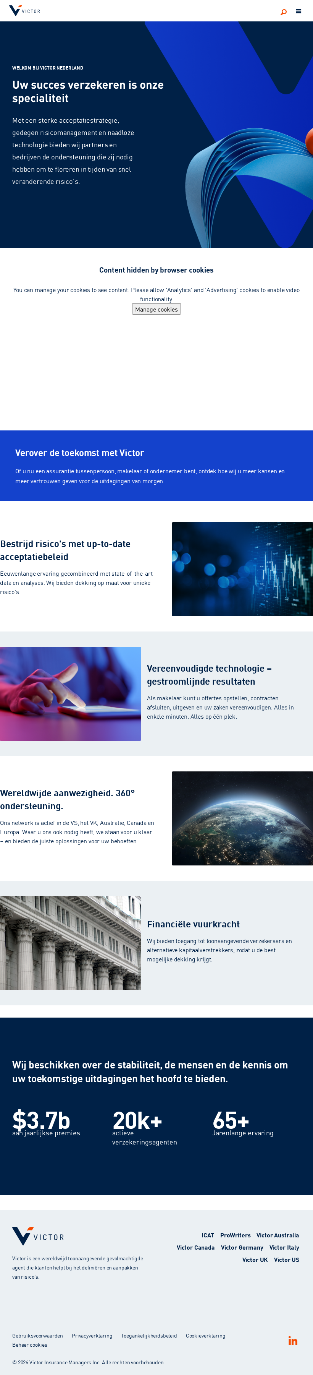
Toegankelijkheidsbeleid (149, 1335)
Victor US (286, 1259)
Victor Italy (284, 1246)
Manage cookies (156, 308)
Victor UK (255, 1259)
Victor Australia (278, 1234)
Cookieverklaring (206, 1335)
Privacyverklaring (92, 1335)
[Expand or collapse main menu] (299, 11)
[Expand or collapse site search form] (284, 12)
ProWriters (235, 1234)
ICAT (208, 1234)
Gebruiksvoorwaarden (37, 1335)
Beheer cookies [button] (29, 1344)
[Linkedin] (293, 1340)
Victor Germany (242, 1246)
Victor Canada (196, 1246)
